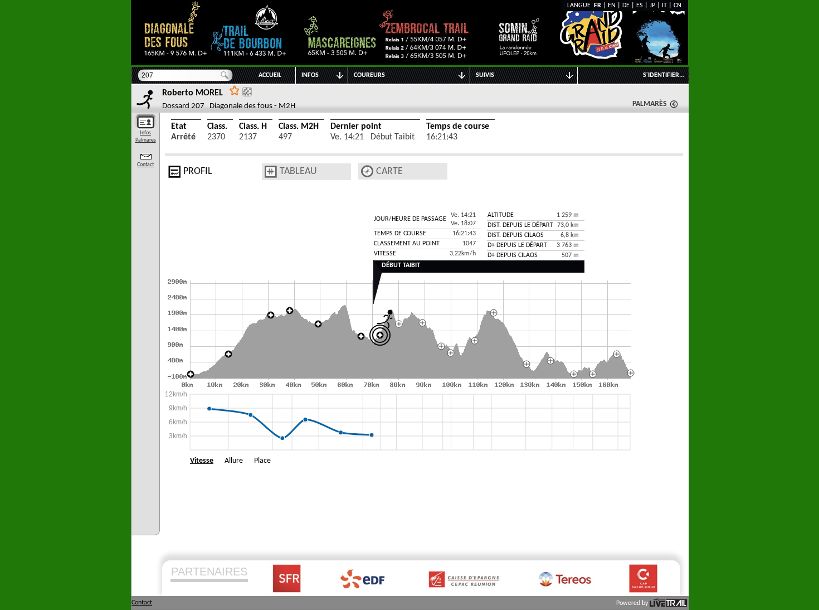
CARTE (389, 171)
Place (262, 461)
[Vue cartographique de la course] (367, 171)
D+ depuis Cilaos (513, 255)
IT (664, 5)
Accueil (270, 75)
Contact (145, 165)
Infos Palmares (145, 136)
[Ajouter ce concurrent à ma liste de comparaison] (247, 91)
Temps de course (457, 126)
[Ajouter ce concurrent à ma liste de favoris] (235, 90)
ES (639, 5)
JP (652, 5)
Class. (217, 126)
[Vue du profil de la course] (174, 172)
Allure (234, 461)
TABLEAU (298, 171)
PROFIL (197, 171)
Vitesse (201, 461)
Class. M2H (299, 126)
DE (626, 5)
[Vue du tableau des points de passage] (271, 172)
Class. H (253, 126)
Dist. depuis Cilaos (516, 235)
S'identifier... (663, 75)
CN (677, 5)
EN (612, 5)
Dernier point (356, 126)
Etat (179, 126)
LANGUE (580, 5)
